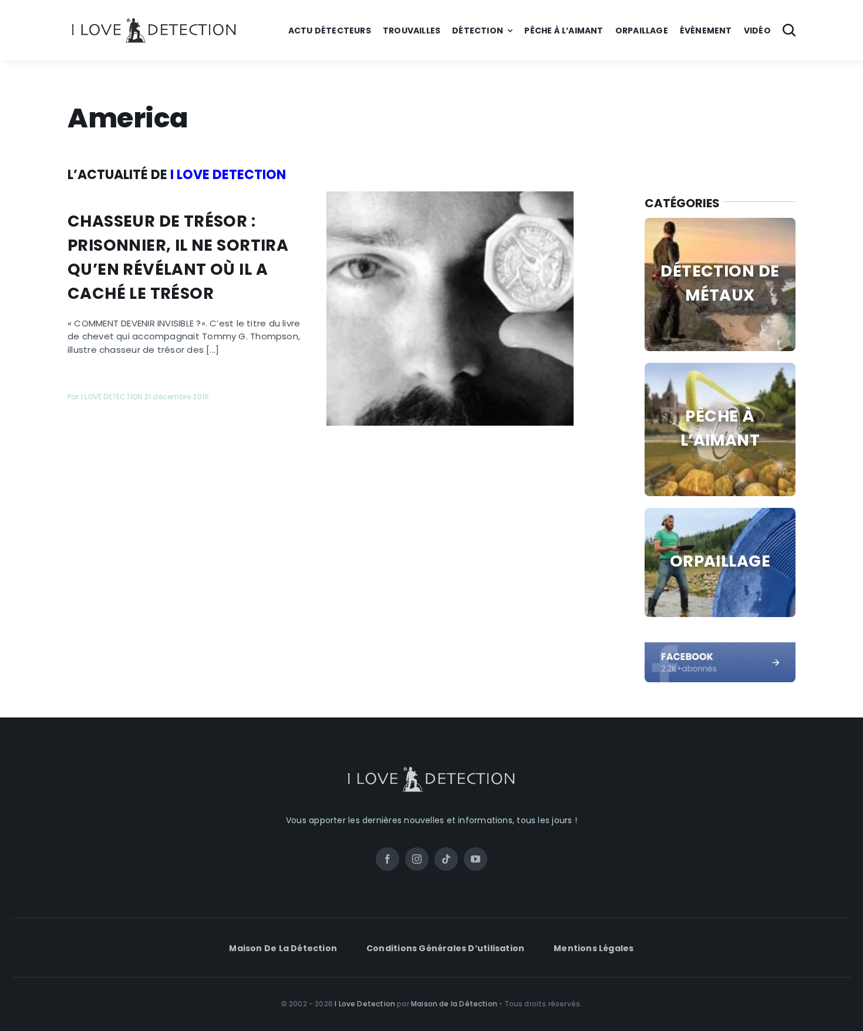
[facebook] (720, 647)
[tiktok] (446, 859)
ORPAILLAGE (720, 561)
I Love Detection (365, 1004)
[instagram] (417, 859)
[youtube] (475, 859)
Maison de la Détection (454, 1004)
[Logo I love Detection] (154, 20)
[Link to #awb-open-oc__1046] (789, 29)
